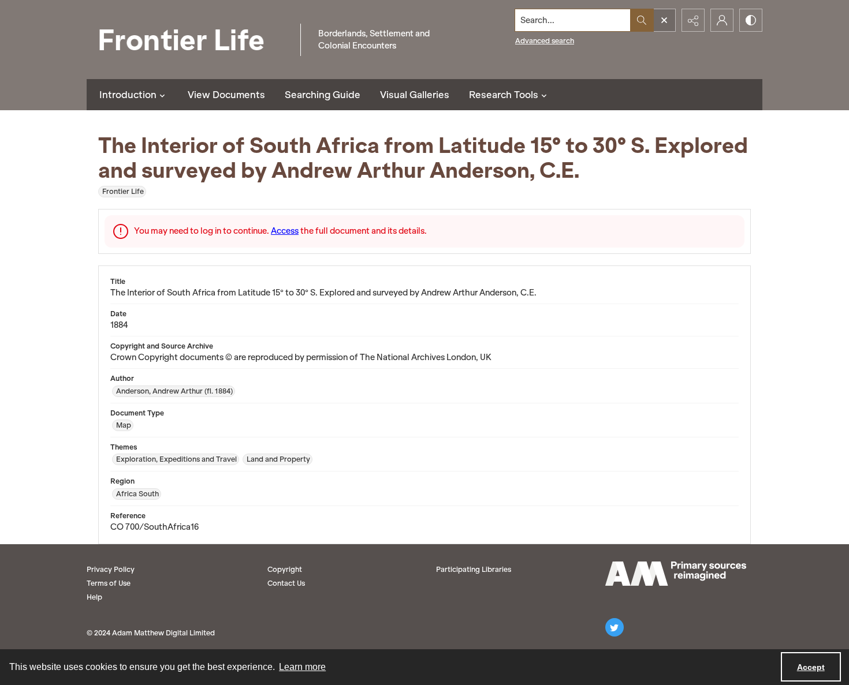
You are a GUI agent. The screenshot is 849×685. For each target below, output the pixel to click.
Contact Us (286, 583)
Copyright (284, 569)
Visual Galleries (414, 94)
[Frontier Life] (190, 39)
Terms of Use (109, 583)
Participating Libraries (473, 569)
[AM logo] (675, 574)
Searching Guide (322, 94)
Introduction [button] (128, 94)
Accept (811, 667)
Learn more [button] (302, 667)
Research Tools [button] (503, 94)
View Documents (226, 94)
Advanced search (544, 40)
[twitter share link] (614, 627)
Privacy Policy (111, 569)
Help (94, 597)
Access (285, 231)
